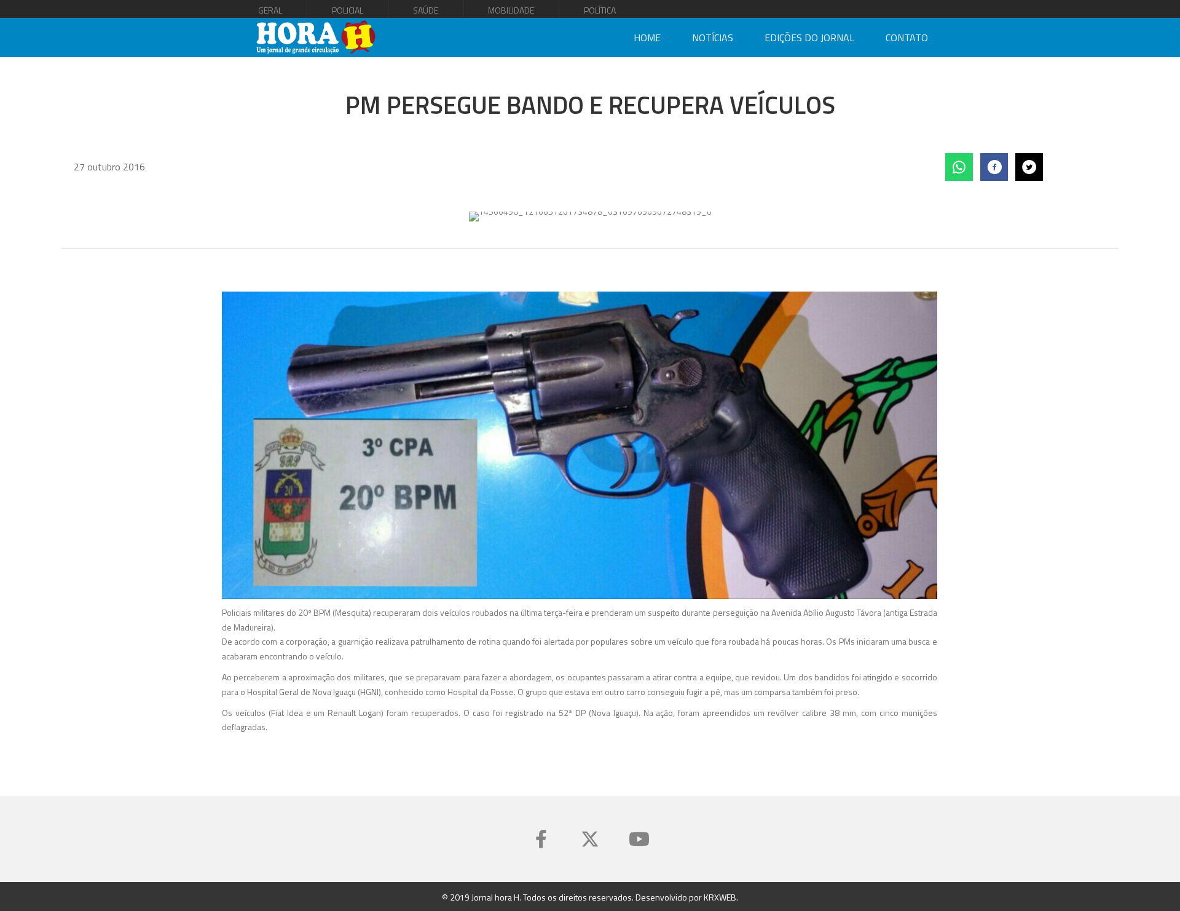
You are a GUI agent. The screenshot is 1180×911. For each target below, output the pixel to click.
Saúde (425, 10)
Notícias (712, 37)
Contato (907, 37)
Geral (270, 10)
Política (600, 10)
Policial (347, 10)
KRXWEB (720, 897)
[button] (540, 839)
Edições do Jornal (809, 37)
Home (647, 37)
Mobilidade (511, 10)
